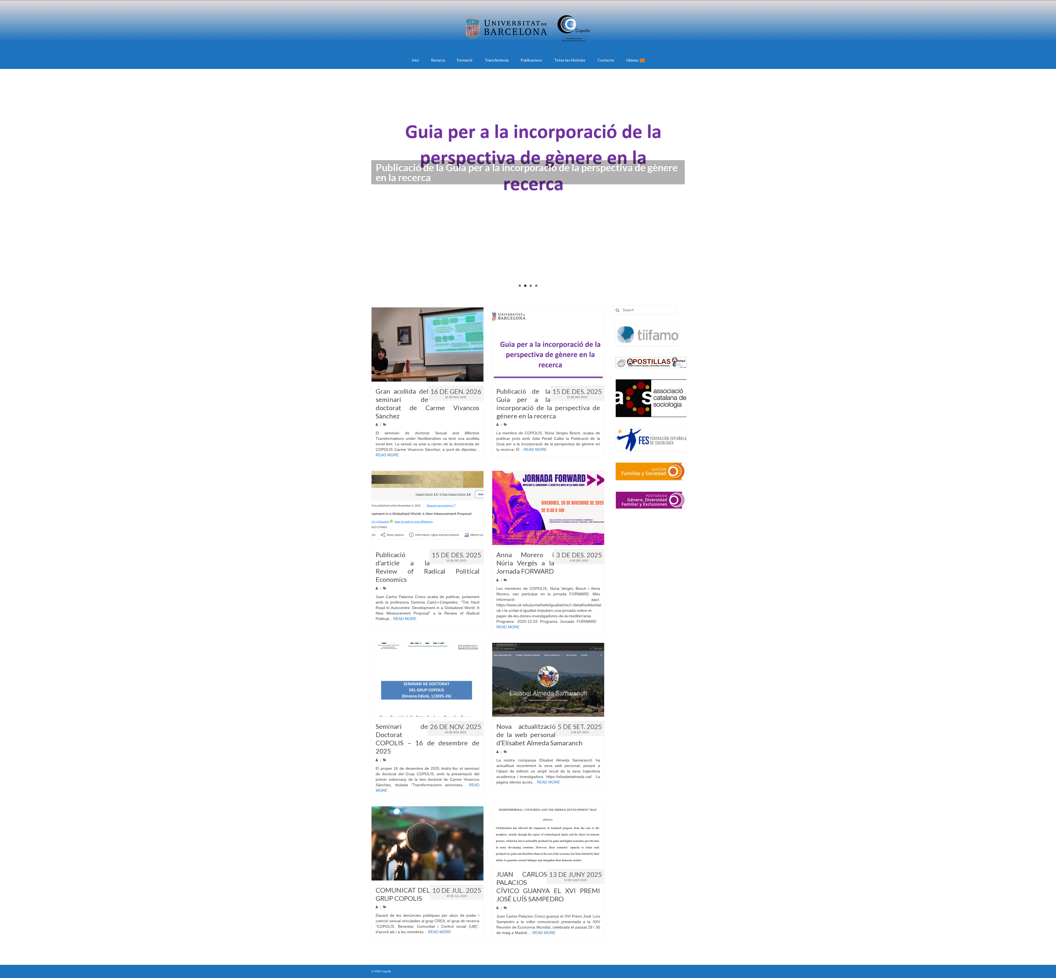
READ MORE (387, 455)
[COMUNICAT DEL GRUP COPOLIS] (427, 843)
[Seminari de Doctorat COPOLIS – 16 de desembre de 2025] (427, 680)
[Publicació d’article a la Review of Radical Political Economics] (427, 508)
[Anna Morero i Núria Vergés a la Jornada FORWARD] (548, 508)
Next (689, 184)
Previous (366, 184)
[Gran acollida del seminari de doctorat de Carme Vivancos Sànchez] (427, 344)
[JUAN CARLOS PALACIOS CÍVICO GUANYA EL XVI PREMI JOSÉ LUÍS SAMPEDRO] (548, 835)
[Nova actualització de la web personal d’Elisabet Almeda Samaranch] (548, 680)
